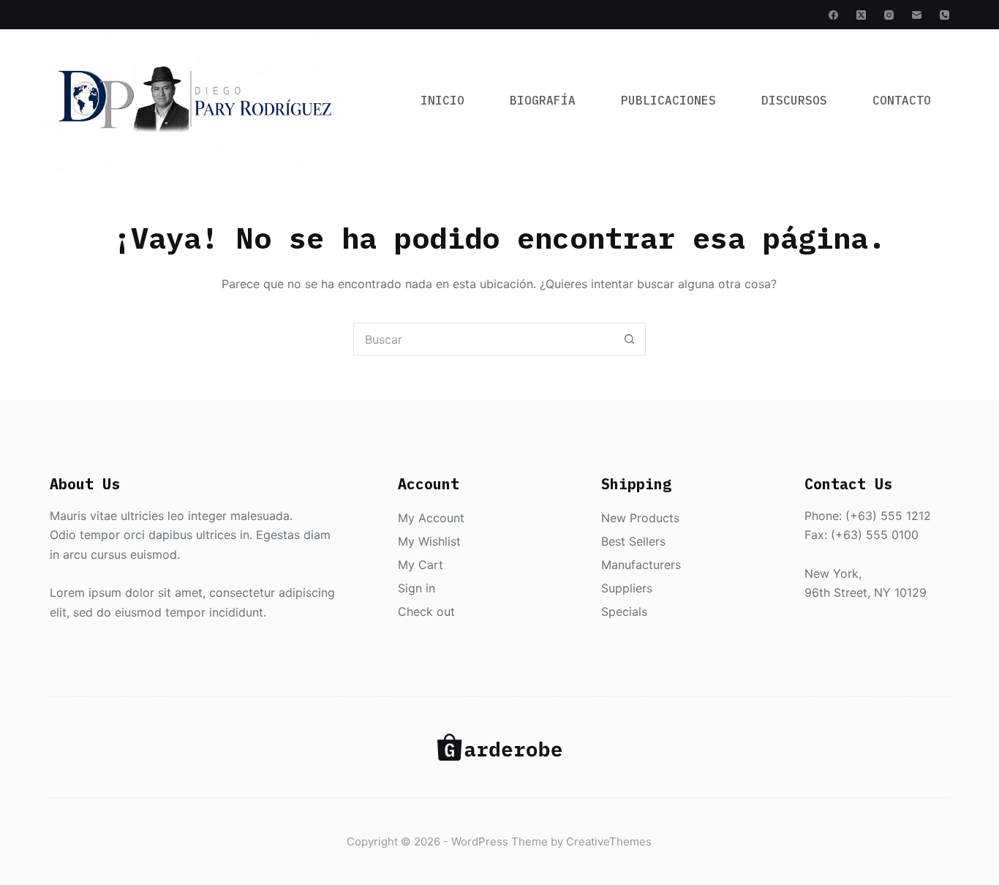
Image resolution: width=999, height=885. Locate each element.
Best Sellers (633, 541)
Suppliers (626, 588)
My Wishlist (429, 541)
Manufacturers (641, 564)
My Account (431, 518)
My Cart (420, 564)
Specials (624, 611)
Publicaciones (668, 100)
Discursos (794, 100)
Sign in (416, 588)
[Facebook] (833, 15)
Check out (426, 611)
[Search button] (629, 339)
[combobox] (484, 339)
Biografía (543, 100)
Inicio (442, 100)
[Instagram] (889, 15)
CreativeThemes (609, 841)
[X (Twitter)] (861, 15)
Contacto (901, 100)
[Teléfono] (944, 15)
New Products (640, 518)
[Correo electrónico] (916, 15)
